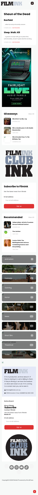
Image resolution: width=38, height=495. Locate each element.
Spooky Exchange (28, 485)
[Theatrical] (19, 345)
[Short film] (19, 335)
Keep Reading (16, 28)
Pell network (18, 485)
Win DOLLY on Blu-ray (19, 119)
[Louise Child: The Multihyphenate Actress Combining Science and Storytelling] (7, 242)
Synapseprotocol (7, 485)
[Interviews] (19, 307)
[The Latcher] (7, 233)
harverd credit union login (22, 487)
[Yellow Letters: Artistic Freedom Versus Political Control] (7, 224)
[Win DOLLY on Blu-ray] (7, 121)
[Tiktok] (26, 467)
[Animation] (19, 259)
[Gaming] (19, 288)
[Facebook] (11, 467)
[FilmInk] (19, 371)
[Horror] (19, 297)
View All (31, 114)
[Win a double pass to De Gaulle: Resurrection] (7, 130)
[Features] (19, 278)
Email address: (9, 197)
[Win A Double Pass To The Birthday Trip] (7, 139)
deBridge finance (8, 487)
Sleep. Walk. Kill (12, 32)
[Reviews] (19, 326)
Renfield (8, 20)
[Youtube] (21, 467)
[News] (19, 316)
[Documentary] (19, 269)
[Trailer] (19, 354)
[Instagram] (16, 467)
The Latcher (16, 231)
